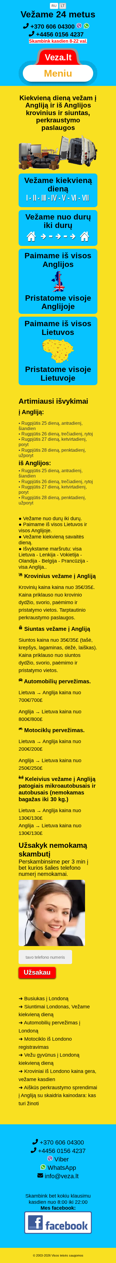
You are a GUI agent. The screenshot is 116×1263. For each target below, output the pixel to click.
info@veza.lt (61, 1176)
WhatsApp (61, 1167)
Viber (61, 1159)
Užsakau (37, 972)
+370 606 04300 (52, 26)
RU (54, 6)
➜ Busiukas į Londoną (43, 998)
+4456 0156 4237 (59, 34)
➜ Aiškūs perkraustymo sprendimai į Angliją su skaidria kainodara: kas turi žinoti (58, 1096)
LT (62, 6)
